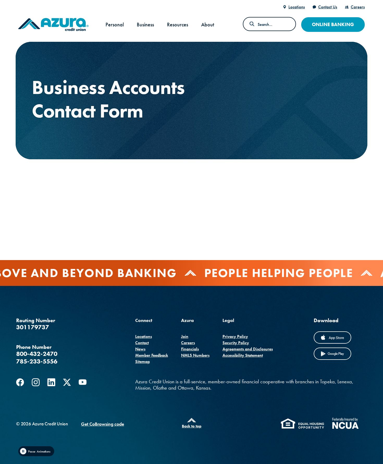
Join (184, 336)
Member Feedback (151, 355)
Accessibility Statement (243, 355)
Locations (296, 7)
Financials (190, 349)
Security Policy (236, 342)
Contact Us (327, 7)
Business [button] (145, 24)
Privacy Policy (235, 336)
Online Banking (333, 24)
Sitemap (142, 361)
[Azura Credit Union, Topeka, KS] (53, 24)
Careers (358, 7)
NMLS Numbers (195, 355)
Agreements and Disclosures (248, 349)
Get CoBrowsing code (102, 424)
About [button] (207, 24)
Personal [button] (115, 24)
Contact (142, 342)
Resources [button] (177, 24)
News (140, 349)
